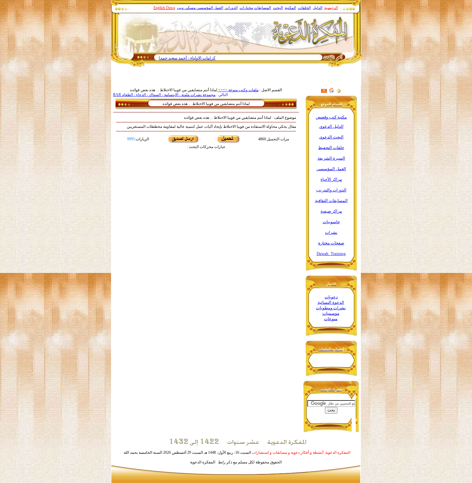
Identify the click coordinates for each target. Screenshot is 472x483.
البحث (278, 7)
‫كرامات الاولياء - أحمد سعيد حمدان (199, 58)
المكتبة (290, 7)
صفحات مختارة (331, 243)
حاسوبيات (331, 221)
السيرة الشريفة (331, 158)
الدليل (317, 7)
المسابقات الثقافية (331, 200)
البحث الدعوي (331, 137)
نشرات (331, 232)
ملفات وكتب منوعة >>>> (237, 90)
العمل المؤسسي (210, 7)
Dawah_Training (331, 253)
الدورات (231, 7)
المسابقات (262, 7)
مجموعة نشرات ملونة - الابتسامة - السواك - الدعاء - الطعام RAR (164, 94)
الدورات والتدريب (331, 190)
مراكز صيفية (331, 211)
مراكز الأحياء (331, 179)
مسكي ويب (186, 7)
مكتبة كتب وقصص (331, 117)
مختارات (246, 7)
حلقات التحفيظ (331, 147)
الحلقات (304, 7)
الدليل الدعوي (331, 126)
